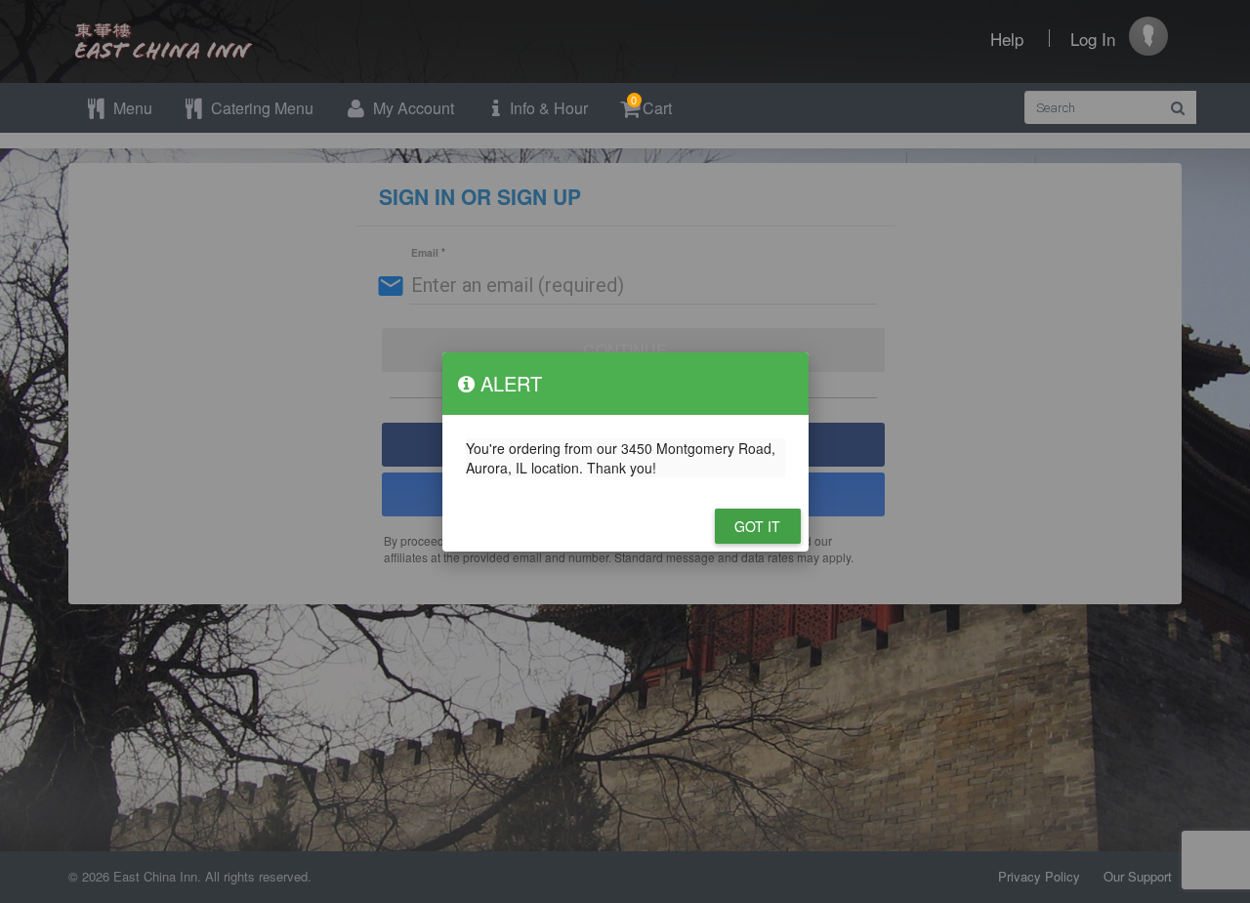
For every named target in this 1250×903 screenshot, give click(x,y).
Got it (757, 526)
